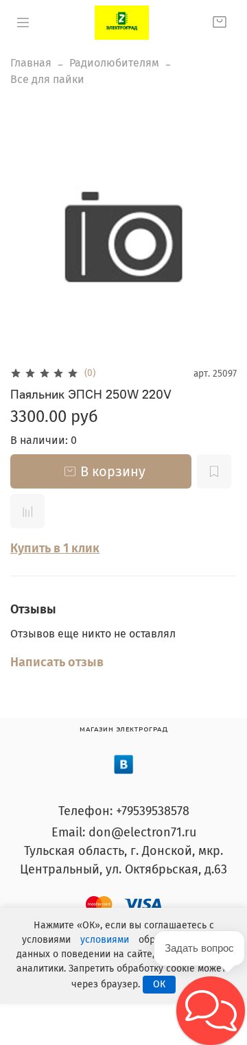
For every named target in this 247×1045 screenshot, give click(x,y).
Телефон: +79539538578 (123, 811)
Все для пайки (47, 79)
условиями (104, 940)
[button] (210, 1010)
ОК (159, 984)
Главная (30, 62)
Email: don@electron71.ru (123, 832)
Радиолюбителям (114, 62)
